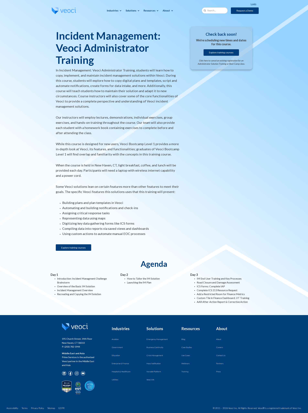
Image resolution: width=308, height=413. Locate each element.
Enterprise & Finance (120, 363)
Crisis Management (154, 355)
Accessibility (12, 408)
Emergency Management (157, 339)
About (218, 339)
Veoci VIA (150, 379)
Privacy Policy (37, 408)
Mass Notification (153, 363)
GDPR (61, 408)
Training (184, 371)
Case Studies (186, 347)
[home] (64, 10)
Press (218, 371)
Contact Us (220, 355)
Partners (219, 363)
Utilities (115, 379)
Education (116, 355)
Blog (183, 339)
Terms (25, 408)
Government (117, 347)
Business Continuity (154, 347)
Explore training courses (73, 247)
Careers (219, 347)
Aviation (115, 339)
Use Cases (185, 355)
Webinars (185, 363)
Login (253, 4)
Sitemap (51, 408)
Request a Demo (244, 10)
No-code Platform (153, 371)
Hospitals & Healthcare (121, 371)
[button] (114, 10)
